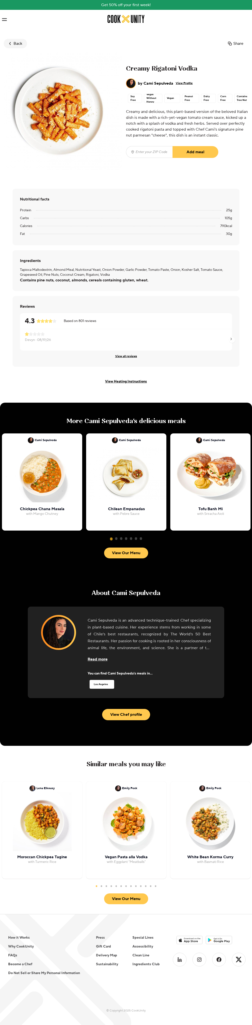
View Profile (184, 83)
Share (238, 43)
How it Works (19, 937)
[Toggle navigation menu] (4, 20)
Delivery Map (106, 955)
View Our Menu (126, 553)
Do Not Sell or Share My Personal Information (44, 973)
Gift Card (103, 946)
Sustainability (107, 964)
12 (150, 886)
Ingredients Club (146, 964)
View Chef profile (126, 714)
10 (140, 886)
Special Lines (143, 937)
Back (18, 43)
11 (145, 886)
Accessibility (142, 946)
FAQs (12, 955)
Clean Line (140, 955)
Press (100, 937)
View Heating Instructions (126, 381)
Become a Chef (20, 964)
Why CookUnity (21, 946)
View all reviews (126, 356)
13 (155, 886)
